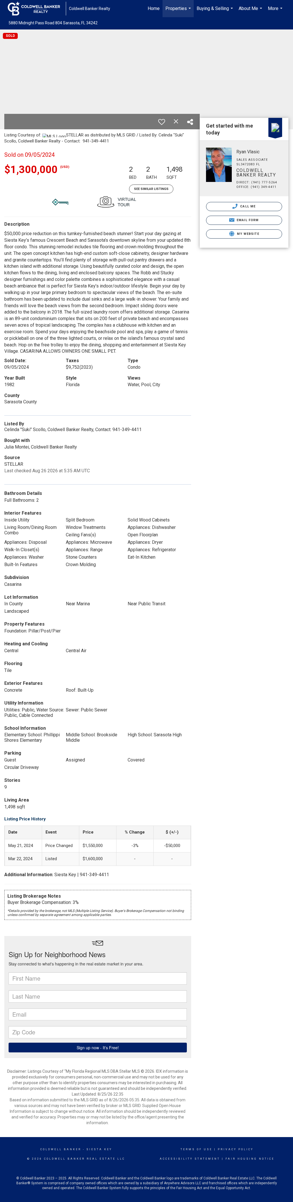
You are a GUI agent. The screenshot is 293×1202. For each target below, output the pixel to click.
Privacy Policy (236, 1149)
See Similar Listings (151, 189)
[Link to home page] (37, 8)
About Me (251, 11)
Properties (178, 11)
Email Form (247, 220)
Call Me (247, 206)
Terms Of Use (196, 1149)
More (276, 11)
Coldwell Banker (60, 1149)
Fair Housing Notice (249, 1158)
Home (154, 8)
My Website (247, 234)
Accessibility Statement (190, 1158)
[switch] (162, 121)
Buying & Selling (215, 11)
